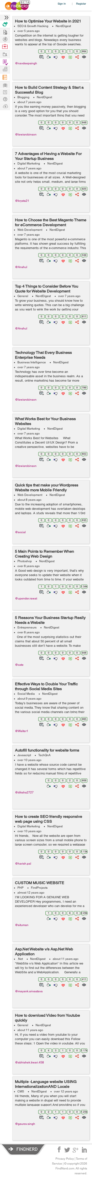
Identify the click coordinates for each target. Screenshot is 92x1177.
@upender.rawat (26, 598)
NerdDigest (63, 26)
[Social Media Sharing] (77, 56)
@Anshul (21, 267)
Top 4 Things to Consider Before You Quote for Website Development (46, 288)
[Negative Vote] (55, 56)
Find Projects (5, 54)
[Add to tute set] (41, 56)
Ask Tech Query (5, 99)
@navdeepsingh (26, 63)
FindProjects (39, 887)
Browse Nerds (5, 39)
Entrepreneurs (27, 627)
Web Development (29, 230)
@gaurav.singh (25, 1124)
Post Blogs (5, 106)
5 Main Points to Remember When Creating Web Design (44, 554)
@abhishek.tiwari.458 (29, 1062)
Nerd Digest (5, 85)
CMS (20, 1091)
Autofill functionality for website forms (47, 750)
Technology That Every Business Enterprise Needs (43, 355)
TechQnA (44, 755)
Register (81, 3)
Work (5, 46)
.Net (20, 959)
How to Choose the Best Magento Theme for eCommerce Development (50, 222)
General (22, 296)
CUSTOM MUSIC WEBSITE (39, 882)
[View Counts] (84, 56)
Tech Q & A (5, 92)
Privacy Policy (64, 1158)
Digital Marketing (28, 163)
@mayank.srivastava (29, 991)
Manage (5, 62)
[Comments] (69, 56)
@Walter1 (21, 731)
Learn (5, 77)
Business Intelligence (31, 362)
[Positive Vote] (48, 56)
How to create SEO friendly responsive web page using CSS (48, 819)
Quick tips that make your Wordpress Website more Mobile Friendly (46, 487)
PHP (20, 887)
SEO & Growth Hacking (32, 26)
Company (5, 69)
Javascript (24, 755)
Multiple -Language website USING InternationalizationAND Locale (46, 1084)
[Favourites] (63, 56)
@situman (21, 925)
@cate (19, 664)
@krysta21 (22, 201)
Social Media (26, 693)
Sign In (62, 3)
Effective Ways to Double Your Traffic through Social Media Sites (46, 686)
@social (20, 532)
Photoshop (24, 561)
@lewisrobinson (26, 134)
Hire (5, 24)
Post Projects (5, 32)
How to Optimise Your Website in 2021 (48, 21)
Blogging (23, 97)
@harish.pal (23, 863)
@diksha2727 (24, 792)
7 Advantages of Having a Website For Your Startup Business (48, 156)
